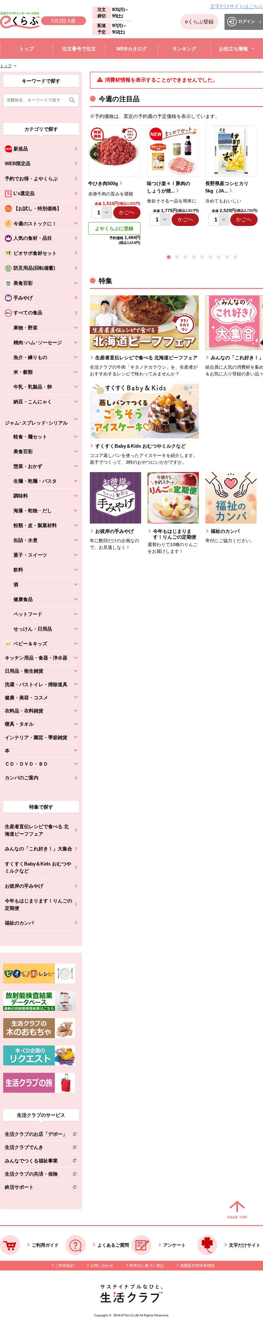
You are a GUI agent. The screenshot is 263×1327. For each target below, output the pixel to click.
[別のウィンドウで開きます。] (39, 1009)
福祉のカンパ (19, 923)
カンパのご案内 (21, 777)
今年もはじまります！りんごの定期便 (38, 904)
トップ (6, 66)
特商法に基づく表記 (146, 1265)
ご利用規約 (64, 1265)
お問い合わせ (101, 1265)
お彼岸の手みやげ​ (24, 886)
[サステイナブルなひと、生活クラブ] (131, 1301)
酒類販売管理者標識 (197, 1265)
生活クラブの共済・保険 (36, 1175)
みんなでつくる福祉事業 (36, 1162)
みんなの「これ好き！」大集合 (38, 848)
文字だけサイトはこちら (236, 6)
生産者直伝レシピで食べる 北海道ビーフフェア (37, 830)
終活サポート (36, 1188)
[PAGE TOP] (237, 1210)
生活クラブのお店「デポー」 (36, 1135)
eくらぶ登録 (199, 21)
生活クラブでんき (36, 1148)
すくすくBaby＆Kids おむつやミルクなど (38, 867)
